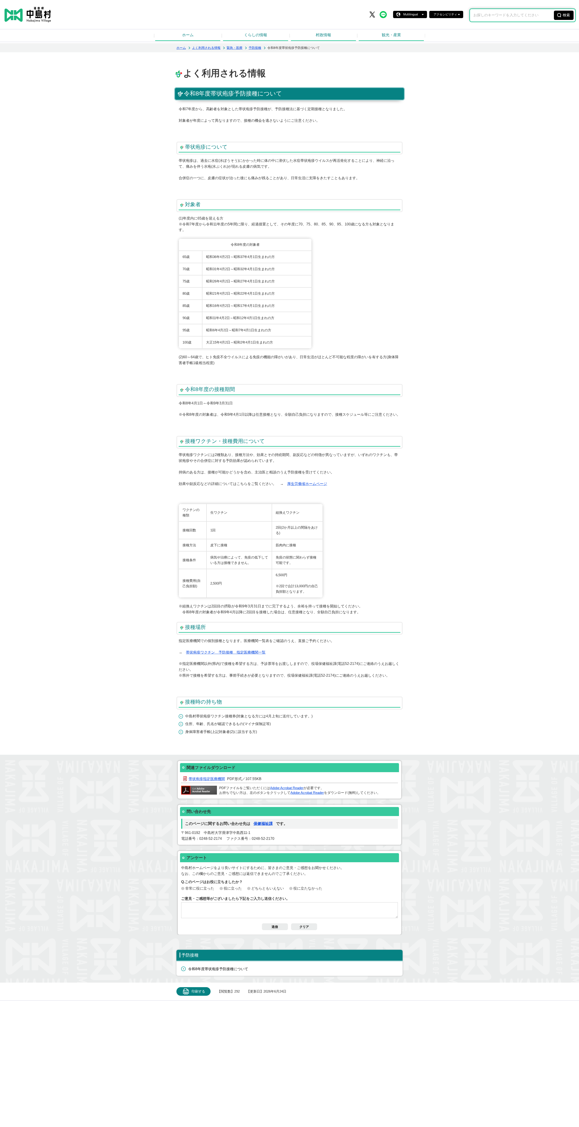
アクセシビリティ (445, 14)
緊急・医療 (234, 48)
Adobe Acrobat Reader (287, 788)
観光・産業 (391, 35)
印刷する (198, 991)
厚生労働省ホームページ (307, 484)
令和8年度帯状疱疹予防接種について (218, 969)
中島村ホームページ (28, 14)
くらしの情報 (255, 35)
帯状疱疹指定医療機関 (207, 779)
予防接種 (255, 48)
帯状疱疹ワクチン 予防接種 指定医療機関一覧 (226, 652)
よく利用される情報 (206, 48)
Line (383, 14)
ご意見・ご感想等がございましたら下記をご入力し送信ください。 (235, 898)
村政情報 (323, 35)
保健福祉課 (263, 823)
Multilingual (410, 14)
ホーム (188, 35)
